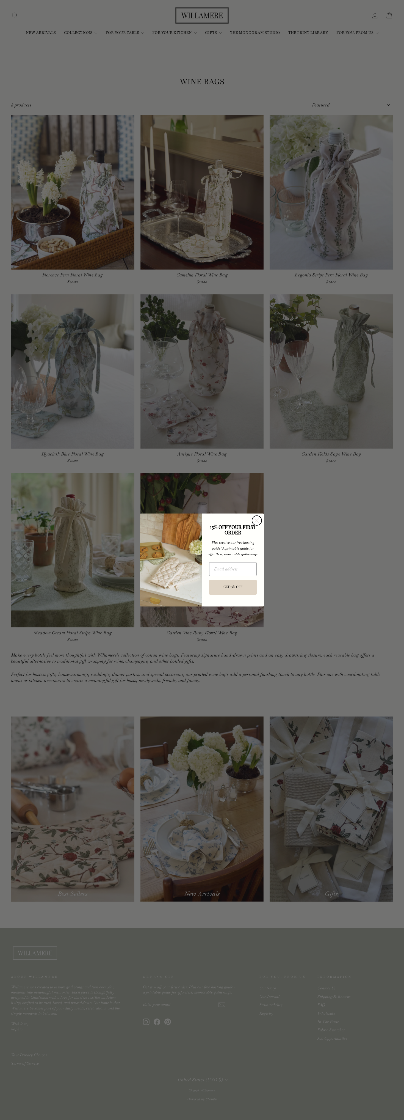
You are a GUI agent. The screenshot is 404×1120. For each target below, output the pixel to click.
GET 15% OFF (232, 587)
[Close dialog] (257, 520)
